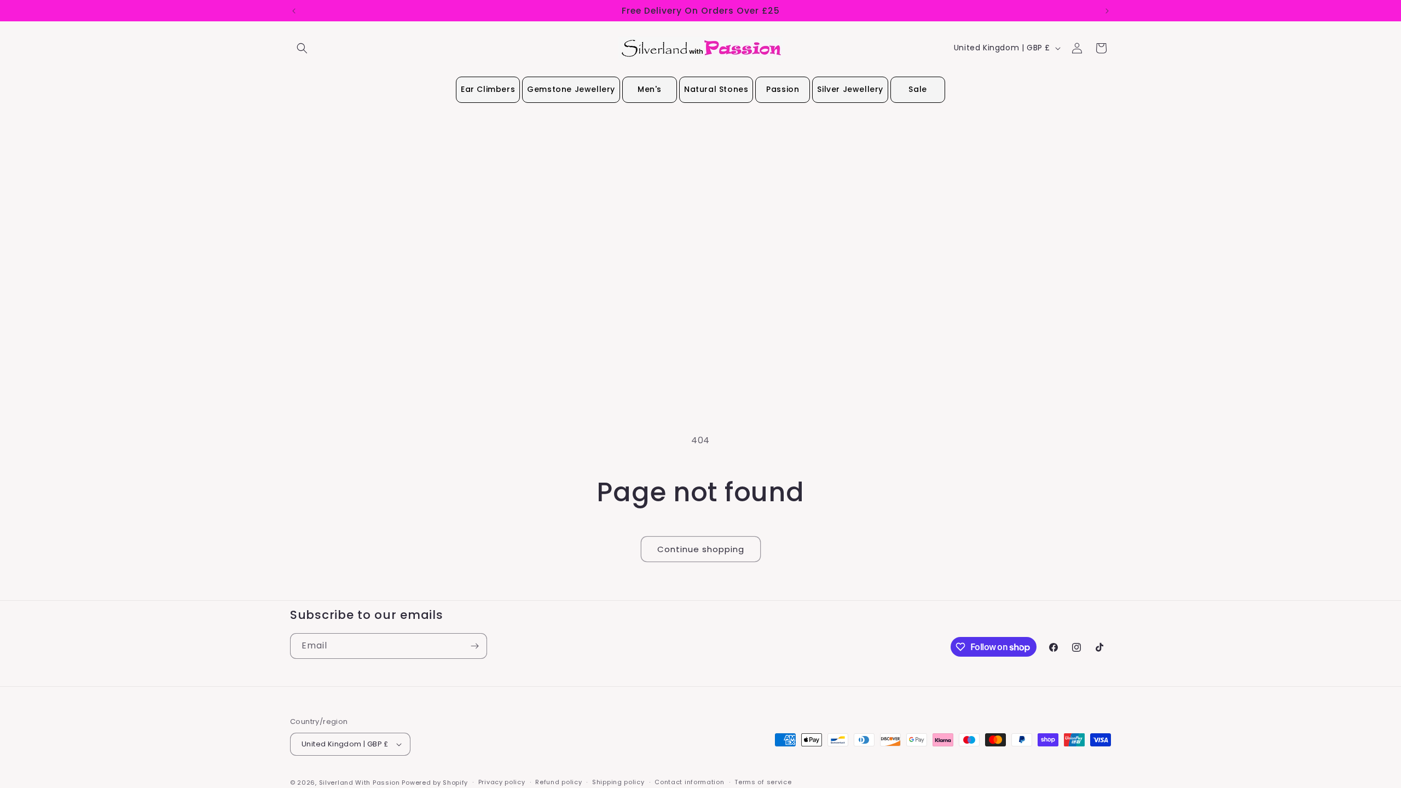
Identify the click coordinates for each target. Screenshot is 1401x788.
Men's (650, 89)
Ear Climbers (488, 89)
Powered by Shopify (435, 782)
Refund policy (558, 782)
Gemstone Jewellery (571, 89)
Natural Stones (716, 89)
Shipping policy (618, 782)
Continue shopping (700, 549)
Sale (917, 89)
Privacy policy (501, 782)
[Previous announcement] (294, 11)
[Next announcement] (1107, 11)
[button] (302, 48)
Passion (782, 89)
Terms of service (762, 782)
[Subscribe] (474, 646)
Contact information (689, 782)
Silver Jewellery (850, 89)
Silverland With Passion (359, 782)
